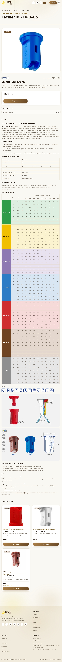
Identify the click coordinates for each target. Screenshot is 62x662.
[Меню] (58, 2)
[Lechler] (5, 78)
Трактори (4, 643)
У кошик (16, 101)
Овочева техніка (6, 651)
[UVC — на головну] (7, 3)
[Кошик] (37, 2)
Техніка (3, 648)
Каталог (53, 2)
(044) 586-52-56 (37, 638)
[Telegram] (18, 624)
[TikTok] (14, 624)
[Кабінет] (40, 2)
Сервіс (34, 625)
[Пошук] (33, 2)
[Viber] (21, 624)
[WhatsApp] (25, 624)
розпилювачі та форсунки (22, 493)
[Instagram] (6, 624)
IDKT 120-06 (6, 370)
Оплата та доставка (38, 620)
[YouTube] (10, 624)
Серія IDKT (15, 10)
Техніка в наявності (6, 641)
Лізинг (34, 622)
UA (44, 2)
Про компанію (36, 627)
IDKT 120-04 (6, 315)
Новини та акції (36, 617)
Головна (4, 10)
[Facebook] (3, 624)
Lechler (4, 528)
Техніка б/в (4, 638)
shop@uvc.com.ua (37, 643)
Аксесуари (4, 646)
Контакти (35, 630)
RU (47, 2)
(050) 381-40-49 (37, 640)
